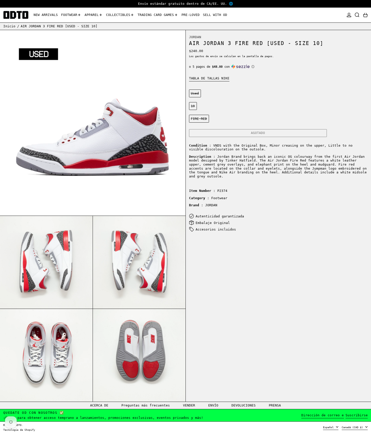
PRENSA (275, 405)
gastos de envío (206, 56)
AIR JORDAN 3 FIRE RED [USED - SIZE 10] (59, 26)
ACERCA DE (99, 405)
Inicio (9, 26)
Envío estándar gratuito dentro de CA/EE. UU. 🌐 (185, 4)
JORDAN (195, 37)
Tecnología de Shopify (19, 429)
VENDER (189, 405)
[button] (357, 15)
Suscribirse (357, 415)
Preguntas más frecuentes (145, 405)
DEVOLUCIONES (243, 405)
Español (329, 427)
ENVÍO (213, 405)
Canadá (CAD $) (353, 427)
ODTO (18, 424)
